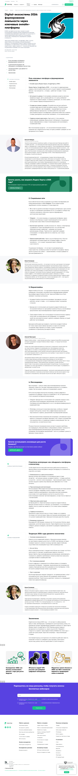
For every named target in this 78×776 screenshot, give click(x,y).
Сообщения (39, 737)
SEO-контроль (22, 738)
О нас (57, 742)
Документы (58, 750)
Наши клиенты (59, 744)
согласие (39, 699)
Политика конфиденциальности (11, 770)
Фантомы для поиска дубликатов (26, 732)
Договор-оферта (41, 770)
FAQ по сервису (59, 734)
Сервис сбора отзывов (42, 725)
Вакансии (58, 748)
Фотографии (22, 734)
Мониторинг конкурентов (25, 744)
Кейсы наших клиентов (61, 729)
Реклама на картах (23, 750)
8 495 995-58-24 (55, 4)
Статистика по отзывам (42, 739)
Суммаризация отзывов (42, 744)
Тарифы (57, 725)
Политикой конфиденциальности (33, 700)
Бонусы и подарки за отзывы (43, 752)
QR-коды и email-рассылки (43, 750)
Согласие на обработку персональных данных (27, 770)
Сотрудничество (60, 746)
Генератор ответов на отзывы (63, 736)
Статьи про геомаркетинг (62, 727)
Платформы (58, 732)
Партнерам (58, 755)
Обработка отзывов (41, 729)
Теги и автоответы (41, 735)
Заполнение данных (23, 725)
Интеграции (40, 742)
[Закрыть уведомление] (75, 765)
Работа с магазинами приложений (44, 727)
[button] (69, 4)
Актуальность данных (24, 727)
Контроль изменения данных (25, 729)
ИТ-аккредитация (60, 757)
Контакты (58, 752)
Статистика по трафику (24, 736)
